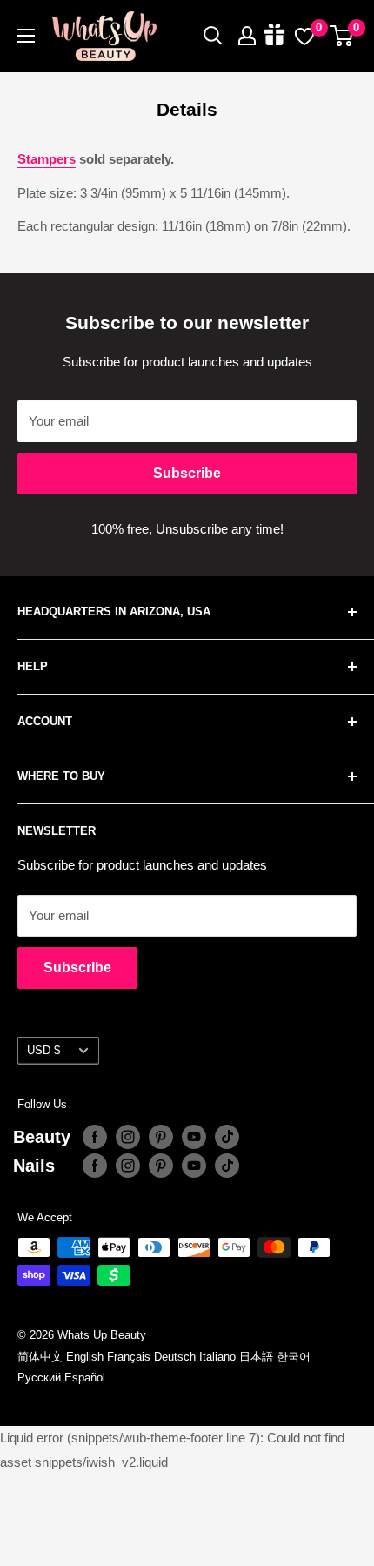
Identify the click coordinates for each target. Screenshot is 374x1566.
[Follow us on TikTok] (227, 1137)
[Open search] (213, 35)
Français (128, 1356)
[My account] (247, 35)
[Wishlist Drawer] (304, 36)
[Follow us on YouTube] (194, 1137)
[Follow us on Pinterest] (161, 1137)
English (85, 1356)
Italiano (217, 1356)
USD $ (43, 1050)
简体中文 (40, 1356)
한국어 (294, 1356)
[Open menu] (26, 36)
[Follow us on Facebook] (95, 1137)
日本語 (256, 1356)
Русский (39, 1377)
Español (84, 1377)
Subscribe (187, 473)
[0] (342, 35)
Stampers (46, 158)
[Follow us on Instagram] (128, 1137)
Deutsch (175, 1356)
